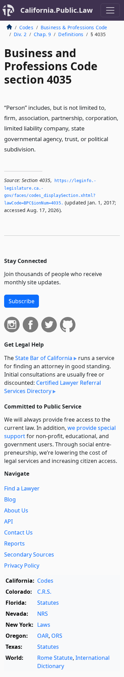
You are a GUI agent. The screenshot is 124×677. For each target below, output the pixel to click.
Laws (43, 624)
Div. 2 (20, 34)
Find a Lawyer (22, 488)
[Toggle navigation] (110, 10)
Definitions (70, 34)
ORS (56, 635)
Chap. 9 (42, 34)
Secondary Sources (29, 554)
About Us (16, 510)
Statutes (48, 602)
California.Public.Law (56, 10)
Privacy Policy (21, 565)
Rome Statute (55, 658)
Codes (26, 27)
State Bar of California (43, 358)
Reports (14, 543)
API (8, 521)
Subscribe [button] (21, 301)
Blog (10, 499)
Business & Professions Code (74, 27)
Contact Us (18, 532)
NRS (42, 613)
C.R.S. (44, 591)
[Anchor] (39, 149)
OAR (43, 635)
